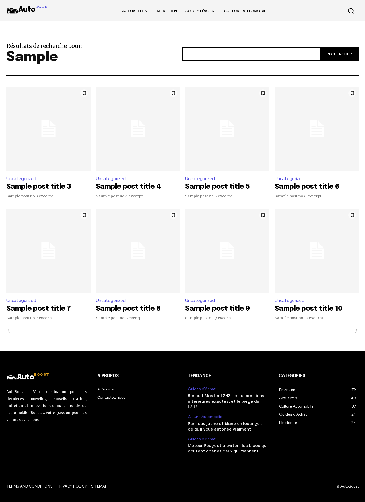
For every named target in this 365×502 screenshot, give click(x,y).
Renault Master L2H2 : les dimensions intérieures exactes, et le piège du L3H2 (226, 401)
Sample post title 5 (217, 186)
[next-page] (354, 330)
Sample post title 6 (307, 186)
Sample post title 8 (128, 308)
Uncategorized (21, 178)
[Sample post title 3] (48, 129)
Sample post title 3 (38, 186)
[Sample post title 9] (227, 251)
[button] (351, 10)
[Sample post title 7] (48, 251)
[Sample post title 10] (317, 251)
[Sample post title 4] (138, 129)
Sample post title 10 (308, 308)
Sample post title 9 (217, 308)
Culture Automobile (205, 416)
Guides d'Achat (201, 389)
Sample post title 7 (38, 308)
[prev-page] (10, 330)
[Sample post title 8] (138, 251)
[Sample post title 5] (227, 129)
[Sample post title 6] (317, 129)
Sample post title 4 (128, 186)
